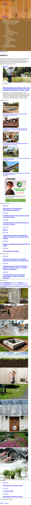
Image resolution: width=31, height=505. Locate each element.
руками (11, 286)
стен (20, 286)
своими (17, 286)
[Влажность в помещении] (14, 415)
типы (24, 286)
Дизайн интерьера (10, 39)
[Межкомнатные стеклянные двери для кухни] (14, 303)
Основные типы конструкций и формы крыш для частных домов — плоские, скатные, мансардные (15, 129)
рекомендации (7, 286)
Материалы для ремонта (12, 32)
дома (20, 282)
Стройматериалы (10, 31)
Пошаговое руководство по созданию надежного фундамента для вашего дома (15, 114)
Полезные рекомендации (11, 21)
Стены (7, 27)
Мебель (7, 42)
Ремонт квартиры (10, 33)
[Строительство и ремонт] (7, 13)
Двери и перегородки (11, 23)
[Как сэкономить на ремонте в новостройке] (14, 383)
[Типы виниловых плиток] (14, 335)
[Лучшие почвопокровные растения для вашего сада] (14, 447)
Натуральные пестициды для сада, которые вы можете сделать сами (16, 89)
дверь (16, 282)
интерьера (2, 284)
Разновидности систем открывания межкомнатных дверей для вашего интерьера (15, 144)
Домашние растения (11, 40)
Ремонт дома (9, 35)
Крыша (7, 28)
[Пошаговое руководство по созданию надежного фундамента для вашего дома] (11, 112)
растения (2, 286)
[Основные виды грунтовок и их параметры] (14, 367)
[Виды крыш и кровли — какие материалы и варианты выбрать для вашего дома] (11, 171)
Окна (7, 26)
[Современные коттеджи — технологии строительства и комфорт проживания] (11, 157)
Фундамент (8, 30)
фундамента (28, 286)
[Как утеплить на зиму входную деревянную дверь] (14, 431)
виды (2, 283)
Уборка (7, 44)
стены (22, 286)
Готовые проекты (8, 45)
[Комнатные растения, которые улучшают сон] (14, 479)
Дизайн (5, 36)
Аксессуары (9, 37)
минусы (15, 284)
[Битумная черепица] (14, 319)
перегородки (20, 284)
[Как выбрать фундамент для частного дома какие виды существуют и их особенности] (14, 351)
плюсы (25, 284)
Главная (2, 51)
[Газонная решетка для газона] (14, 399)
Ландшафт (8, 41)
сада (14, 286)
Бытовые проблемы (9, 46)
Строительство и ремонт (11, 22)
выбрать (8, 282)
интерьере (7, 284)
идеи (26, 282)
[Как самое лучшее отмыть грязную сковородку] (14, 463)
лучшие (11, 284)
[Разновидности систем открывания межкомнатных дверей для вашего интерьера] (11, 142)
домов (23, 282)
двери (13, 282)
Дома (7, 24)
